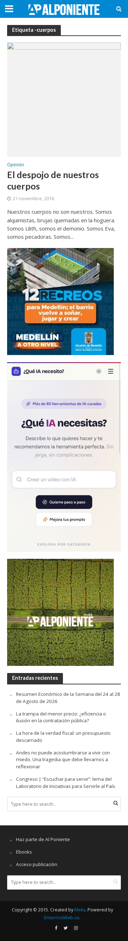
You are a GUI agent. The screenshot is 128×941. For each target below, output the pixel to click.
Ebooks (24, 852)
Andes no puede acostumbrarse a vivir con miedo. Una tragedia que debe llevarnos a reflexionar (63, 759)
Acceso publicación (36, 864)
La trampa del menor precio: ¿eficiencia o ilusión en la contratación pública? (61, 717)
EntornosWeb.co (61, 918)
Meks (79, 910)
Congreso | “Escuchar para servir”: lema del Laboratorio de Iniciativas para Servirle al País (65, 782)
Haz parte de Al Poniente (43, 839)
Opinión (15, 165)
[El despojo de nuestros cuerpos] (64, 98)
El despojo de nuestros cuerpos (53, 180)
